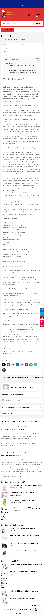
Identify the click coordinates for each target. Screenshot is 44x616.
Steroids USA (6, 49)
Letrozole (6, 36)
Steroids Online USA (16, 609)
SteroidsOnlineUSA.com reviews (12, 453)
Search (37, 23)
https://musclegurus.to (31, 453)
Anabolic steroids (19, 49)
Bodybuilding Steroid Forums (11, 455)
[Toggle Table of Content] (36, 60)
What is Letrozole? (11, 63)
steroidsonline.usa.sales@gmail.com (13, 429)
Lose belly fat (38, 377)
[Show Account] (29, 15)
